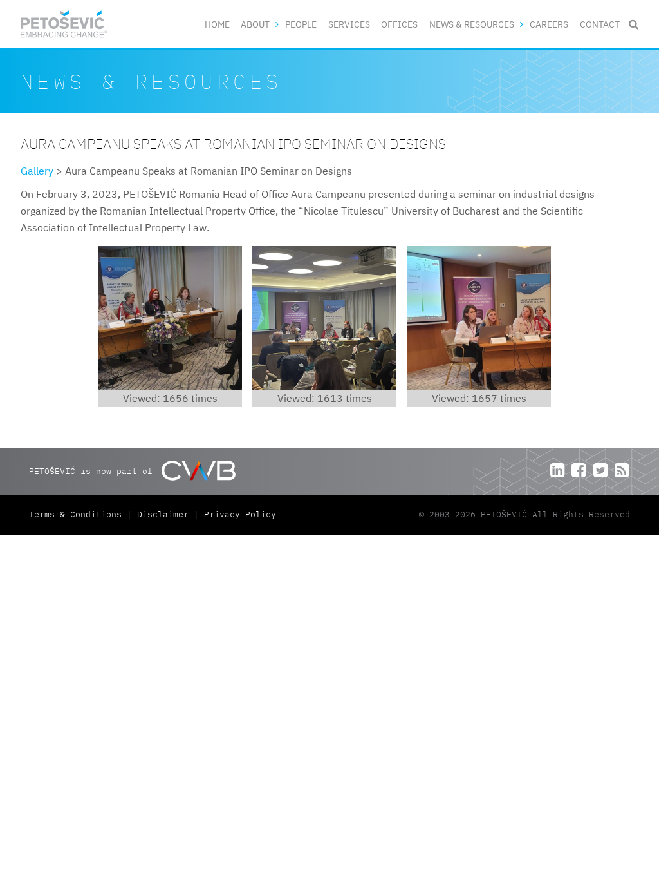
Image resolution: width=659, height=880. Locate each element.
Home (217, 24)
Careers (549, 24)
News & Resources (471, 24)
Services (349, 24)
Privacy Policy (240, 514)
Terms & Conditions (78, 514)
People (301, 24)
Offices (399, 24)
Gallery (37, 170)
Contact (600, 24)
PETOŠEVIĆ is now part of (93, 470)
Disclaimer (163, 514)
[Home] (64, 24)
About (255, 24)
